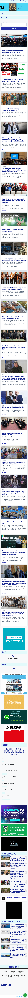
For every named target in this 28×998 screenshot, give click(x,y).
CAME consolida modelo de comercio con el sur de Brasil (13, 522)
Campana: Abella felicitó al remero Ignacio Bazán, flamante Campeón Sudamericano (13, 109)
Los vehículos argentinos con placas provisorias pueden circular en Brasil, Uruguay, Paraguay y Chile (14, 259)
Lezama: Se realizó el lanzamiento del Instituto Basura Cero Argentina (12, 230)
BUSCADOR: (4, 22)
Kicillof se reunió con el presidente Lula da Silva (13, 407)
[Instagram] (19, 1)
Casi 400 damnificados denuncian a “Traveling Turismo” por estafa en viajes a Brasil (12, 80)
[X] (14, 1)
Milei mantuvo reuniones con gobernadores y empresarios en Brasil (12, 434)
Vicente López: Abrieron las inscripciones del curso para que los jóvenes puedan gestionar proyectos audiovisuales (13, 492)
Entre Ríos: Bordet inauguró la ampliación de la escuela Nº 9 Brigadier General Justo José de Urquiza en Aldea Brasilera (13, 613)
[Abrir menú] (2, 13)
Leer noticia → (4, 60)
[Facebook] (16, 1)
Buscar (14, 28)
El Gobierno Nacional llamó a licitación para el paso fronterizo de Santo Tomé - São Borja (13, 317)
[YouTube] (24, 1)
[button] (9, 1)
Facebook (14, 961)
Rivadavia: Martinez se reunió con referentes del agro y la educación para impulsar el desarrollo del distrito (13, 347)
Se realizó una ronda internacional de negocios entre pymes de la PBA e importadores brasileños (14, 288)
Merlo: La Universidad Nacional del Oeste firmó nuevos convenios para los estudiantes (12, 51)
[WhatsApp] (12, 1)
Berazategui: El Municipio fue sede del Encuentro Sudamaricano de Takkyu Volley (13, 463)
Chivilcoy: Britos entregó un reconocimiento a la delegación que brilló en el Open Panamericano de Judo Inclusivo (13, 200)
